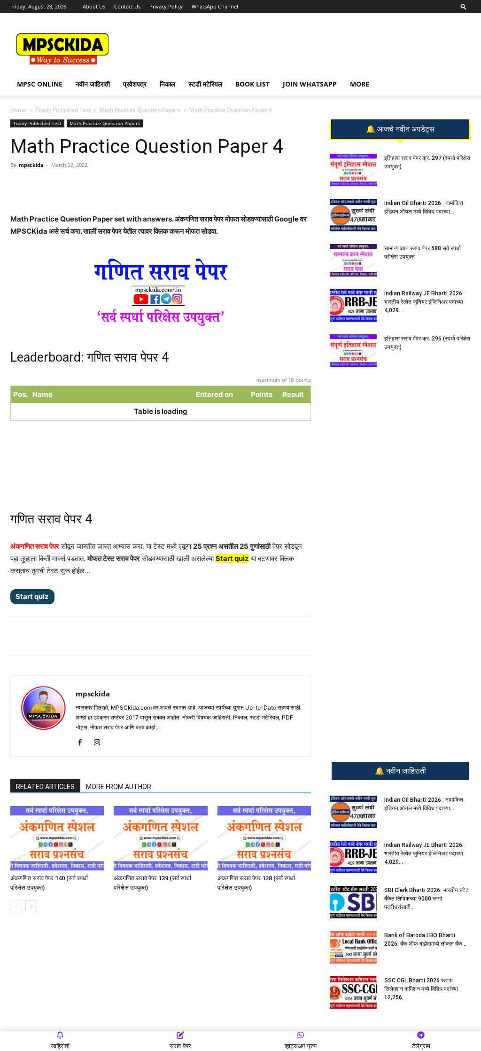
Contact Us (127, 6)
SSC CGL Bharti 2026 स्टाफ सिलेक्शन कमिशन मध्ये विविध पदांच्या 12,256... (421, 989)
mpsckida (31, 164)
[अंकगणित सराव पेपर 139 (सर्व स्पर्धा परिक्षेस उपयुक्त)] (160, 838)
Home (18, 110)
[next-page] (31, 906)
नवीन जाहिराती (93, 83)
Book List (252, 83)
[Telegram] (98, 186)
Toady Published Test (63, 110)
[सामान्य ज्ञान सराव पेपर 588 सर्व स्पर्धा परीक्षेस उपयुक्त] (353, 260)
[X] (141, 186)
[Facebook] (119, 186)
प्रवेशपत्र (135, 83)
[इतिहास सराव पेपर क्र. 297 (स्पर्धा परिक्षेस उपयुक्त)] (353, 170)
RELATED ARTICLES (45, 786)
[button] (464, 6)
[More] (163, 186)
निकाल (167, 83)
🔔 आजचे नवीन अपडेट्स (400, 129)
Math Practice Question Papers (140, 110)
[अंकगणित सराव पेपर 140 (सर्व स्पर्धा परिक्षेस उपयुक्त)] (57, 838)
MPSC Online (39, 83)
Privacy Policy (166, 6)
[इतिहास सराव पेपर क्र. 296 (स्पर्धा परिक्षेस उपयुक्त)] (353, 350)
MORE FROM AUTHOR (118, 786)
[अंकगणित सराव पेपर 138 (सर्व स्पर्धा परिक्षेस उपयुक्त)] (264, 838)
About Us (94, 6)
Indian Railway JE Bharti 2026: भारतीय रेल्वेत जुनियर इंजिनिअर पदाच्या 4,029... (424, 302)
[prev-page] (16, 906)
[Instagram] (100, 743)
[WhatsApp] (76, 186)
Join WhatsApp (310, 83)
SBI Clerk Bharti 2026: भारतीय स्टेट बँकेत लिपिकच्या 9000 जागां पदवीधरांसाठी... (426, 898)
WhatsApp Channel (215, 6)
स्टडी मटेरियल (205, 83)
